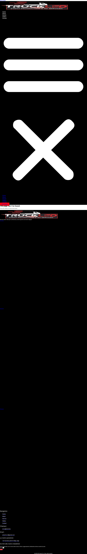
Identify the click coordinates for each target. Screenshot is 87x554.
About (4, 13)
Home (4, 11)
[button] (43, 107)
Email (1, 547)
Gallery (4, 16)
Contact (4, 18)
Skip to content (3, 0)
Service (4, 15)
